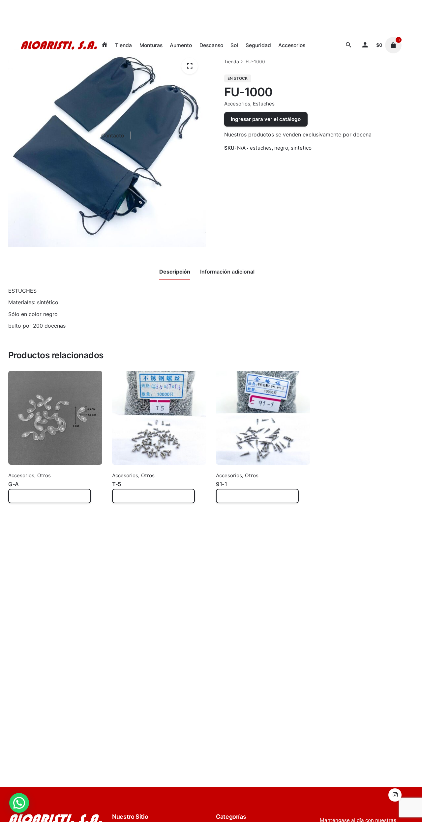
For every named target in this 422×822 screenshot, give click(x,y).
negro (281, 148)
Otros (44, 475)
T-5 (116, 484)
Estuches (264, 104)
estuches (261, 148)
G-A (13, 484)
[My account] (365, 45)
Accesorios (237, 104)
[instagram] (395, 795)
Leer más (19, 499)
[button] (19, 803)
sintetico (301, 148)
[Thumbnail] (58, 45)
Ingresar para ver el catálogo (266, 119)
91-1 (221, 484)
